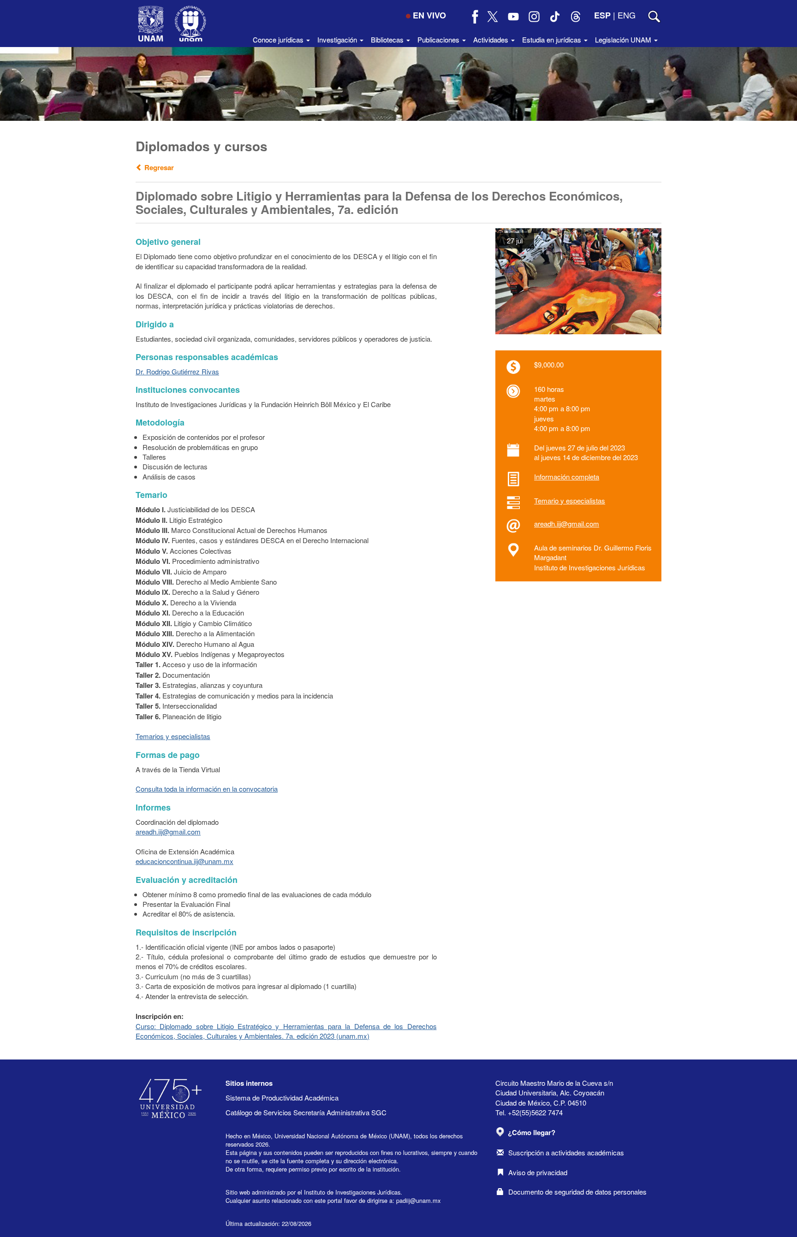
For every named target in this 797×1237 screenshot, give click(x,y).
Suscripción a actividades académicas (566, 1152)
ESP (602, 15)
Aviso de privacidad (537, 1172)
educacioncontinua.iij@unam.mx (184, 861)
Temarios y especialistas (173, 736)
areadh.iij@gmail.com (566, 523)
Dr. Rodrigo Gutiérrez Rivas (177, 371)
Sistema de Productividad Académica (282, 1097)
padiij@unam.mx (418, 1200)
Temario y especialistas (569, 500)
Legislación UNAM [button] (624, 39)
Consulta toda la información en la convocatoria (207, 788)
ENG (627, 15)
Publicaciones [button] (439, 39)
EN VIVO (429, 15)
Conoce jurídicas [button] (279, 39)
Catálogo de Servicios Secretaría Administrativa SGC (306, 1112)
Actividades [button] (491, 39)
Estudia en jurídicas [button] (552, 39)
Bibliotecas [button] (388, 39)
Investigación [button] (338, 39)
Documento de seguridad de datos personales (577, 1191)
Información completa (566, 476)
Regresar (158, 167)
